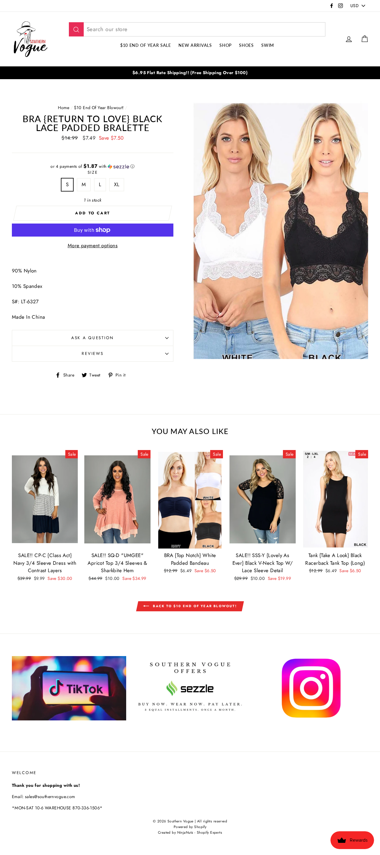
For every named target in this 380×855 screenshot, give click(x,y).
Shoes (246, 45)
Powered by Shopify (190, 826)
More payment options (93, 245)
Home (63, 108)
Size (93, 172)
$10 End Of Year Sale (145, 45)
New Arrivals (195, 45)
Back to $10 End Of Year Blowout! (194, 606)
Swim (267, 45)
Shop (225, 45)
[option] (190, 72)
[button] (92, 166)
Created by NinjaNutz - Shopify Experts (190, 832)
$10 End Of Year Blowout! (99, 108)
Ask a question (92, 338)
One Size (190, 528)
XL (116, 184)
